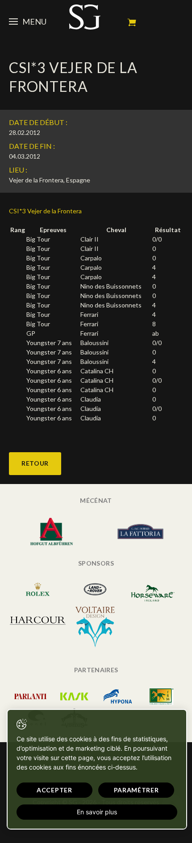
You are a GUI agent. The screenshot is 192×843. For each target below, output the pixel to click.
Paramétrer (136, 790)
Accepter (54, 790)
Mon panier (131, 22)
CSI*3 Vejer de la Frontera (45, 211)
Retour (35, 463)
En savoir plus (97, 812)
